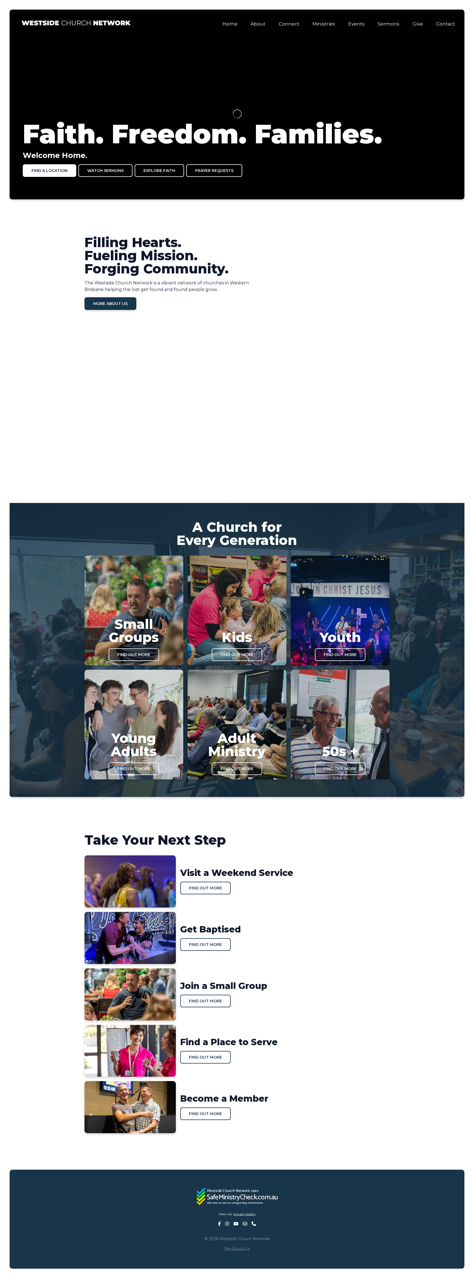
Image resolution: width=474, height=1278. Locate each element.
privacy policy (244, 1214)
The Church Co (237, 1248)
